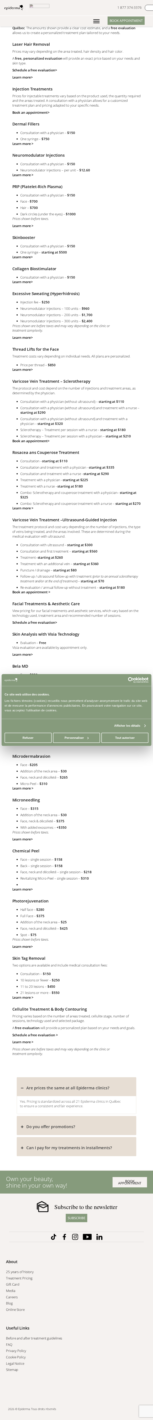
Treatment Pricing (19, 1278)
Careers (12, 1297)
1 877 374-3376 (129, 7)
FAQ (9, 1344)
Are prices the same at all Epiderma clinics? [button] (67, 1088)
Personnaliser (74, 737)
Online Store (16, 1309)
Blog (10, 1303)
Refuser (28, 737)
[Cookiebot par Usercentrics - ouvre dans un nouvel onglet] (131, 680)
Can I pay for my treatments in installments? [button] (69, 1147)
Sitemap (12, 1369)
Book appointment (126, 20)
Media (11, 1290)
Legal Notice (15, 1363)
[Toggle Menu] (96, 21)
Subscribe (76, 1218)
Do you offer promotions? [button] (50, 1126)
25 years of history (20, 1271)
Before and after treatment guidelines (34, 1338)
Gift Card (13, 1284)
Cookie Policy (16, 1357)
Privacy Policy (16, 1350)
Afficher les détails (127, 725)
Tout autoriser (125, 737)
